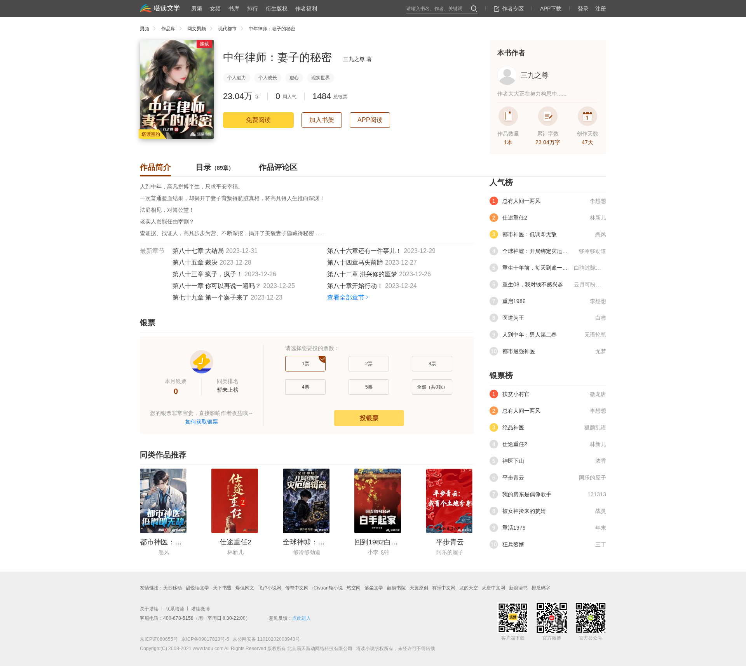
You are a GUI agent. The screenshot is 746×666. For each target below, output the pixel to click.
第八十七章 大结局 (198, 251)
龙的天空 (468, 588)
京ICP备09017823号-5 (204, 639)
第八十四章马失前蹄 (355, 262)
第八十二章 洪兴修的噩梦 (362, 274)
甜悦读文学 (197, 588)
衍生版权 (277, 8)
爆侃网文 (244, 588)
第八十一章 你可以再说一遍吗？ (217, 285)
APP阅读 (370, 120)
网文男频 (196, 28)
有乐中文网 (443, 588)
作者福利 (306, 8)
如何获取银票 (201, 421)
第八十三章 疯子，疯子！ (207, 274)
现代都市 (227, 28)
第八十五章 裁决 (195, 262)
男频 (196, 8)
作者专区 (513, 8)
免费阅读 (258, 120)
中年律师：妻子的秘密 (272, 28)
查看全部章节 (345, 297)
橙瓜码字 (541, 588)
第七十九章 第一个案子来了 (211, 297)
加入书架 (321, 120)
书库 (233, 8)
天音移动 (172, 588)
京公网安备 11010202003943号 (264, 639)
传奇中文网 (297, 588)
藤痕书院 (396, 588)
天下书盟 (222, 588)
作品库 (168, 28)
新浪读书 (518, 588)
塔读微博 (200, 609)
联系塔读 (175, 609)
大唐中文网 (493, 588)
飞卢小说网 (269, 588)
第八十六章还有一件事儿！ (364, 251)
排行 (252, 8)
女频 (215, 8)
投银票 (369, 418)
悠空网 (354, 588)
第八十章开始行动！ (355, 285)
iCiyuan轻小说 (327, 588)
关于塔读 (149, 609)
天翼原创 (419, 588)
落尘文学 (373, 588)
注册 (600, 8)
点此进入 (301, 618)
